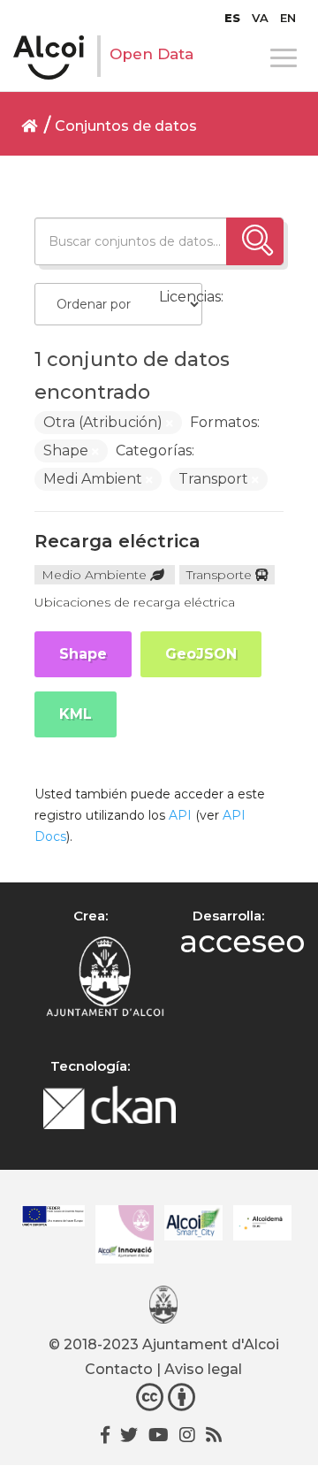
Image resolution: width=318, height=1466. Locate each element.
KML (75, 714)
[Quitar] (169, 423)
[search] (255, 241)
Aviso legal (203, 1369)
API (180, 815)
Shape (83, 653)
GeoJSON (201, 653)
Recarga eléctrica (117, 541)
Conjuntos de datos (126, 126)
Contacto (119, 1369)
